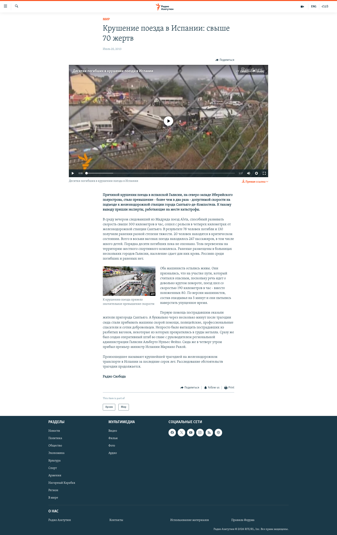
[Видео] (302, 6)
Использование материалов (189, 520)
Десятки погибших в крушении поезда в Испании (113, 71)
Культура (54, 460)
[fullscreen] (264, 173)
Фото (111, 445)
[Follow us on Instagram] (200, 432)
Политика (55, 438)
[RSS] (209, 432)
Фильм (113, 438)
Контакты (116, 520)
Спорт (52, 468)
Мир (106, 19)
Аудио (112, 453)
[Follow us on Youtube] (190, 432)
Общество (55, 445)
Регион (53, 490)
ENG (313, 6)
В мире (53, 497)
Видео (112, 431)
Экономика (56, 453)
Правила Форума (243, 520)
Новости (54, 431)
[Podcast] (218, 432)
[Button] (225, 60)
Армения (54, 475)
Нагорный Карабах (61, 483)
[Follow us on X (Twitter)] (181, 432)
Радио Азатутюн (59, 520)
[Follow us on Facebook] (172, 432)
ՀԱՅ (325, 6)
